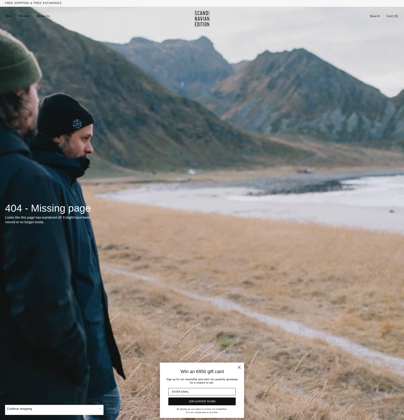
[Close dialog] (239, 367)
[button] (375, 16)
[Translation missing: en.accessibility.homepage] (202, 19)
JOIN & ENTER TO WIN (202, 401)
